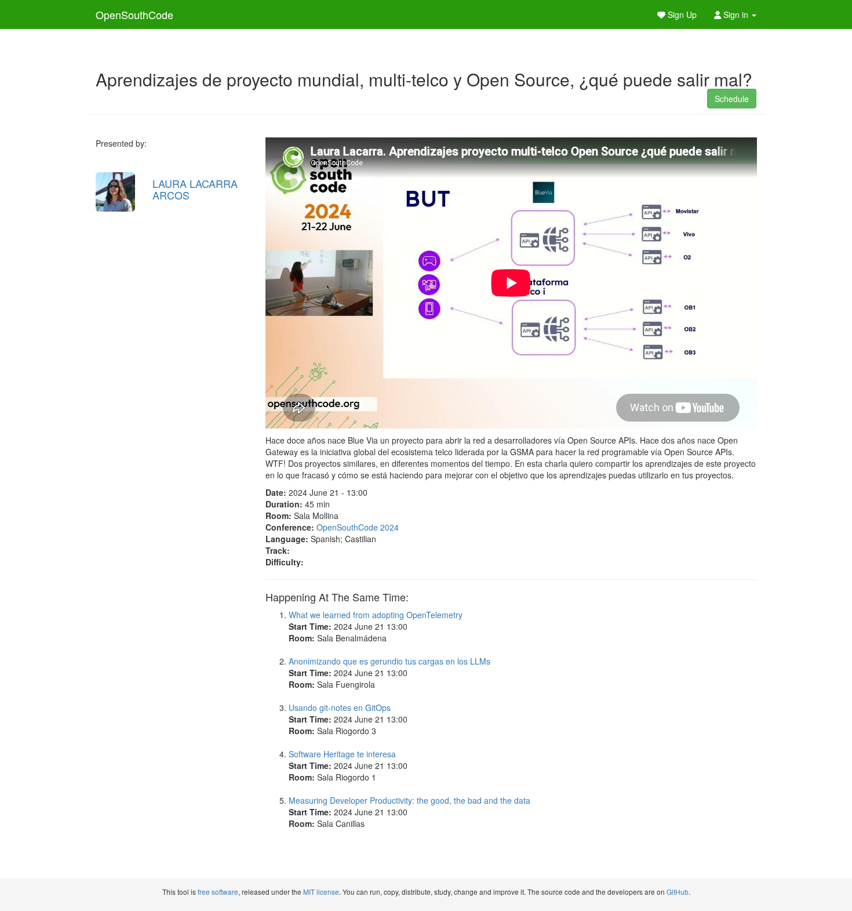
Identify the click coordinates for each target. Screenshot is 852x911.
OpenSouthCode (134, 14)
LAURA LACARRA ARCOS (195, 189)
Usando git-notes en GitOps (340, 707)
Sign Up (681, 14)
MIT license (321, 892)
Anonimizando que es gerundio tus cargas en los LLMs (389, 661)
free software (218, 892)
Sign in (736, 14)
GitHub (678, 892)
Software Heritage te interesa (342, 754)
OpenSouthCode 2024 (357, 527)
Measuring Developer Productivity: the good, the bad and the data (409, 800)
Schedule (732, 98)
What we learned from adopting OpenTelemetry (376, 614)
